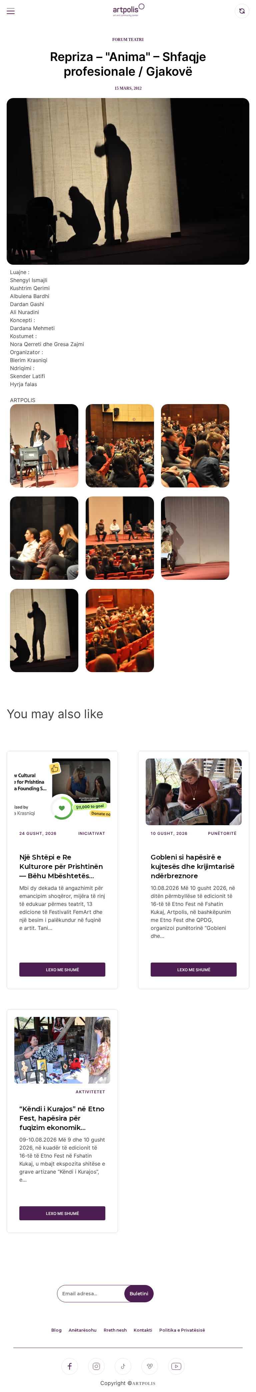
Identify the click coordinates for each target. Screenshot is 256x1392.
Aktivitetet (90, 1091)
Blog (56, 1330)
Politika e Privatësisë (182, 1330)
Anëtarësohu (83, 1330)
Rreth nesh (115, 1330)
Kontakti (143, 1330)
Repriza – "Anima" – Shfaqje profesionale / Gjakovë (128, 64)
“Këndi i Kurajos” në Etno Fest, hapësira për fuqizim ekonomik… (61, 1118)
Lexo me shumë (62, 969)
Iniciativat (91, 833)
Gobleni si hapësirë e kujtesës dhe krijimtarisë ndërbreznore (193, 866)
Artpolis (144, 1383)
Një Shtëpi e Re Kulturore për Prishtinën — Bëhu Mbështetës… (61, 866)
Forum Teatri (128, 39)
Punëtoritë (222, 833)
